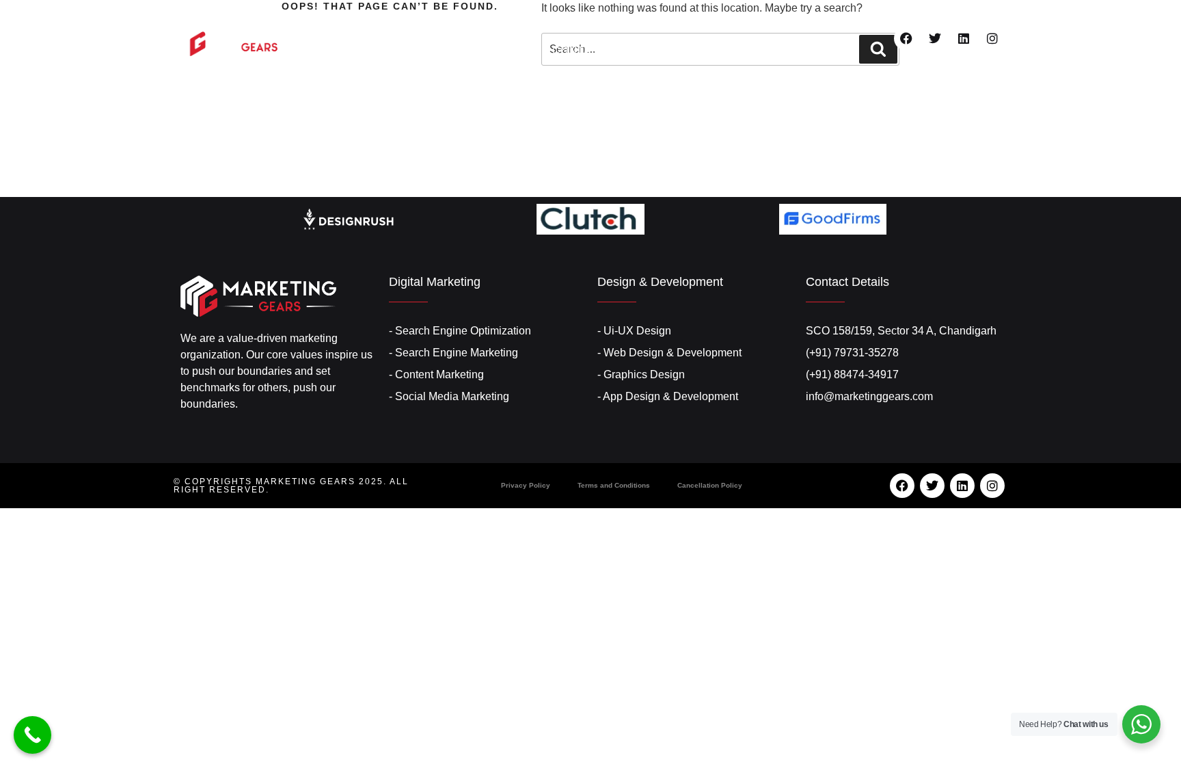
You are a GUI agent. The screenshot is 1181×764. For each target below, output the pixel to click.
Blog (779, 25)
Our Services (573, 25)
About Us (474, 25)
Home (400, 25)
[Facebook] (906, 38)
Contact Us (588, 50)
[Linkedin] (963, 38)
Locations (689, 25)
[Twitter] (935, 38)
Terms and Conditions (614, 485)
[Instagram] (992, 38)
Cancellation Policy (709, 485)
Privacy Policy (525, 485)
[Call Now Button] (32, 735)
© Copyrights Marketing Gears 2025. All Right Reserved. (291, 486)
